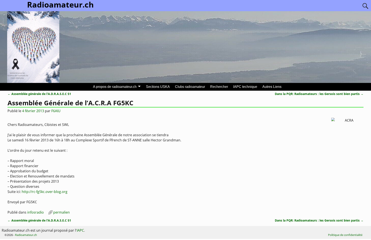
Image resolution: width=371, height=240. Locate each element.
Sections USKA (158, 87)
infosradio (35, 212)
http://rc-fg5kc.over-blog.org (44, 191)
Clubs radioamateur (190, 87)
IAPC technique (245, 87)
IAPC (80, 230)
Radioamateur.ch (26, 235)
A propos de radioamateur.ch (115, 87)
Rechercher (219, 87)
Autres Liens (271, 87)
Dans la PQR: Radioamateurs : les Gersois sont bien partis (319, 94)
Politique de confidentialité (345, 235)
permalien (61, 212)
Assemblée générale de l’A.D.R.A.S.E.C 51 (39, 94)
